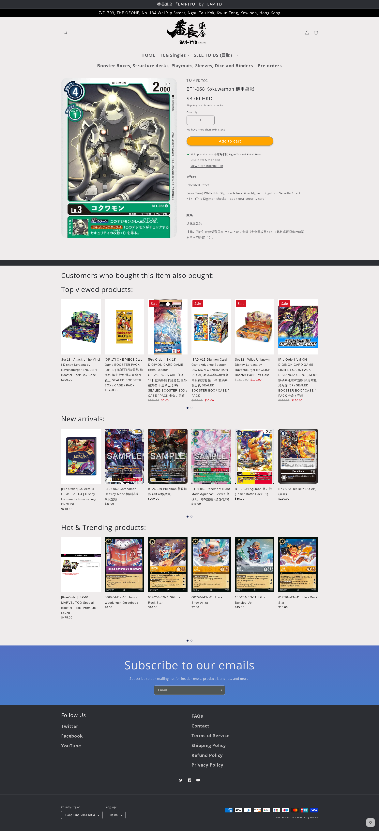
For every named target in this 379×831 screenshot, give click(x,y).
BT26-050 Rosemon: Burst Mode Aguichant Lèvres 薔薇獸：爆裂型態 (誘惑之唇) (210, 494)
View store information (206, 166)
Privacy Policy (207, 765)
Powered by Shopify (307, 817)
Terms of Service (210, 735)
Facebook (72, 736)
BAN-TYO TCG (289, 817)
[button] (65, 32)
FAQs (197, 716)
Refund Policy (207, 755)
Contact (200, 726)
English (113, 815)
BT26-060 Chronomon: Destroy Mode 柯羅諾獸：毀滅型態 (123, 494)
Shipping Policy (208, 745)
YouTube (71, 746)
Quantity (192, 112)
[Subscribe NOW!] (220, 690)
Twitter (69, 726)
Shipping (192, 105)
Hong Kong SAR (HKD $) (80, 815)
